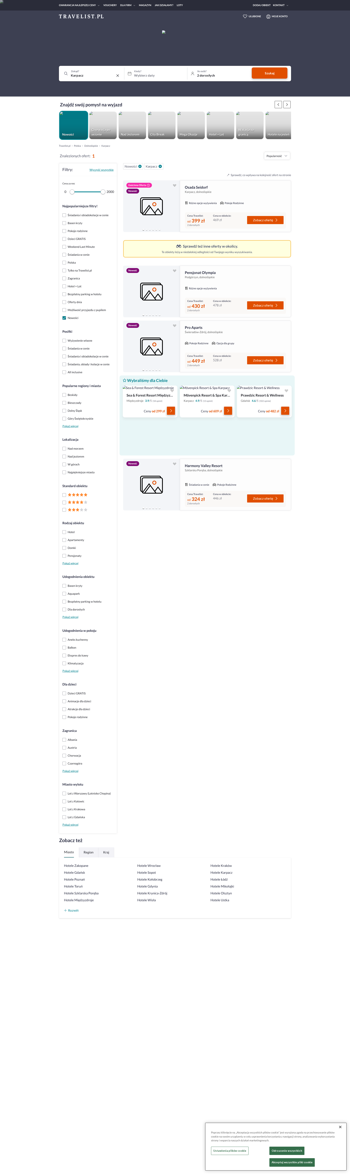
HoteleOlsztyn (221, 893)
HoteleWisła (146, 900)
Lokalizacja (70, 440)
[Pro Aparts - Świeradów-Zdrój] (151, 346)
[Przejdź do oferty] (171, 411)
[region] (151, 206)
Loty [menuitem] (180, 5)
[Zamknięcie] (340, 1127)
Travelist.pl (64, 145)
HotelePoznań (74, 879)
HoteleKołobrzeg (149, 879)
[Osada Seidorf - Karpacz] (151, 206)
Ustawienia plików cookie (229, 1150)
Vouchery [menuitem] (110, 5)
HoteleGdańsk (74, 873)
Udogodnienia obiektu (78, 577)
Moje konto (280, 16)
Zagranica (69, 731)
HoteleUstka (219, 900)
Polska (77, 145)
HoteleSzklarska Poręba (81, 893)
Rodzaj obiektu (73, 523)
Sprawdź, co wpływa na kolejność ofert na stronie (261, 175)
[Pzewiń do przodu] (278, 104)
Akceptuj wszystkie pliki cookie (292, 1162)
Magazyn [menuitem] (145, 5)
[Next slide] (175, 206)
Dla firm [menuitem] (125, 5)
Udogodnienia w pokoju (79, 631)
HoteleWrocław (149, 866)
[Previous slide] (128, 206)
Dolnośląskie (91, 145)
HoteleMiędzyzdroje (79, 900)
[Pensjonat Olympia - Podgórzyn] (151, 291)
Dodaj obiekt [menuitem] (262, 5)
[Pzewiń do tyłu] (287, 104)
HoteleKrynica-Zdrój (152, 893)
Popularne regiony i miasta (81, 386)
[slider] (72, 191)
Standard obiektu (75, 486)
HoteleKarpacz (221, 873)
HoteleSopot (146, 873)
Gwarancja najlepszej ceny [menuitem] (77, 5)
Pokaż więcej (70, 426)
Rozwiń (73, 910)
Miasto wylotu (72, 784)
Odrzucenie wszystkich (287, 1150)
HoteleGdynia (147, 886)
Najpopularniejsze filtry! (80, 206)
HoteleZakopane (76, 866)
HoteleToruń (73, 886)
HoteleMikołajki (222, 886)
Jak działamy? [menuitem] (164, 5)
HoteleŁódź (219, 879)
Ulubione (255, 16)
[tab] (143, 229)
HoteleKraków (221, 866)
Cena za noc (68, 183)
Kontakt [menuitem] (279, 5)
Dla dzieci (69, 684)
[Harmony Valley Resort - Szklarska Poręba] (151, 484)
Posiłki (67, 332)
